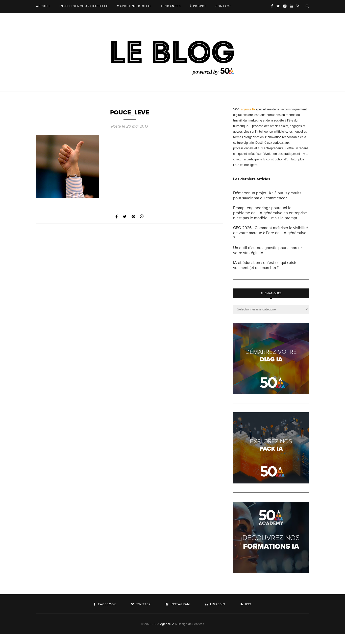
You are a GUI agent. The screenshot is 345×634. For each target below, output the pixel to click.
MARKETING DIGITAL (134, 6)
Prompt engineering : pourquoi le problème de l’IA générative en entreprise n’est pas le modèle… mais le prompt (270, 213)
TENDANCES (171, 6)
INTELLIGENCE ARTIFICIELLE (84, 6)
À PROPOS (198, 6)
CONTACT (223, 6)
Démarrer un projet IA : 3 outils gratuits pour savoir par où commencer (267, 195)
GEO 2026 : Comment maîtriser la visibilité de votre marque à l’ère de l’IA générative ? (270, 232)
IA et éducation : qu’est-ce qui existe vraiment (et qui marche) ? (265, 265)
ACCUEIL (43, 6)
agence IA (248, 109)
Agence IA (167, 624)
